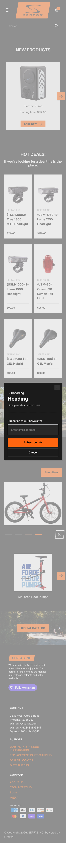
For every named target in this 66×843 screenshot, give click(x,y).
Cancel (33, 452)
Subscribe (30, 442)
